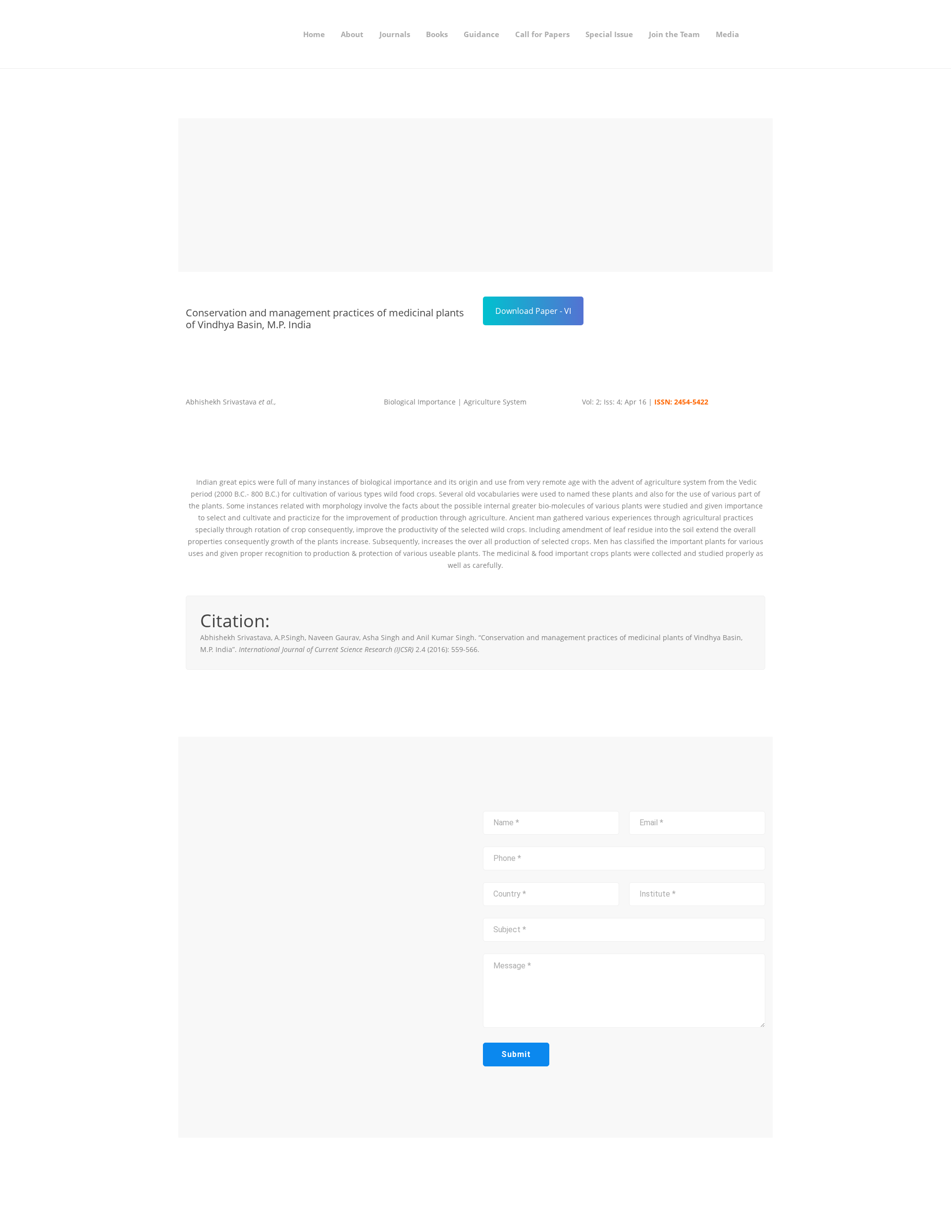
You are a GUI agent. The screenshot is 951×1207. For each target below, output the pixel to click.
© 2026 (274, 1171)
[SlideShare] (518, 1172)
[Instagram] (502, 1172)
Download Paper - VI (533, 310)
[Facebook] (486, 1172)
